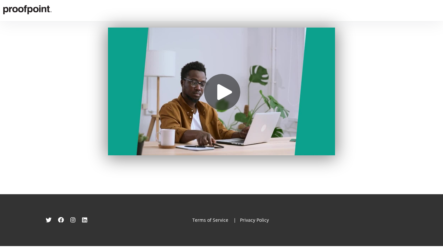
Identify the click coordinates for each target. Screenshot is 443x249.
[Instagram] (73, 220)
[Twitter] (49, 220)
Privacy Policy (254, 220)
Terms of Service (210, 220)
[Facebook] (61, 220)
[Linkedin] (84, 220)
